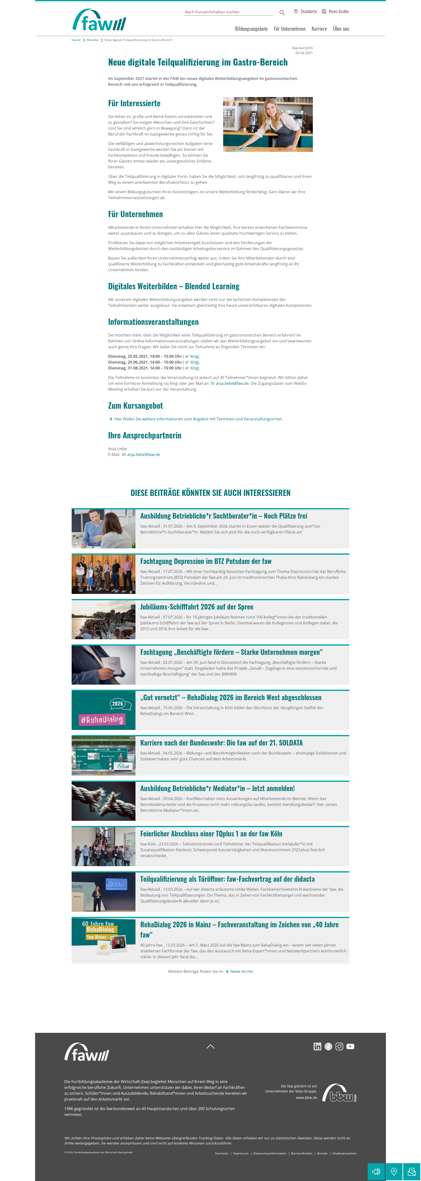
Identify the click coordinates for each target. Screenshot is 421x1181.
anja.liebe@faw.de (232, 383)
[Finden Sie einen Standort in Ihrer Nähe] (393, 1171)
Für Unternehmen (290, 28)
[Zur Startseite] (80, 18)
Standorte (309, 11)
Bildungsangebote (251, 28)
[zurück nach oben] (210, 1047)
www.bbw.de (306, 1097)
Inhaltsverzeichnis (344, 1153)
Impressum (241, 1153)
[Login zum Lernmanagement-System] (376, 1171)
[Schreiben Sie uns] (411, 1171)
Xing (194, 356)
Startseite (221, 1153)
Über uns (341, 28)
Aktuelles (93, 40)
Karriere (319, 28)
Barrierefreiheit (301, 1153)
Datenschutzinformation (269, 1153)
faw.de (76, 40)
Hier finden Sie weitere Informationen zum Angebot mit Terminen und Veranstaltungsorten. (198, 419)
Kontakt (322, 1153)
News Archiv (339, 11)
